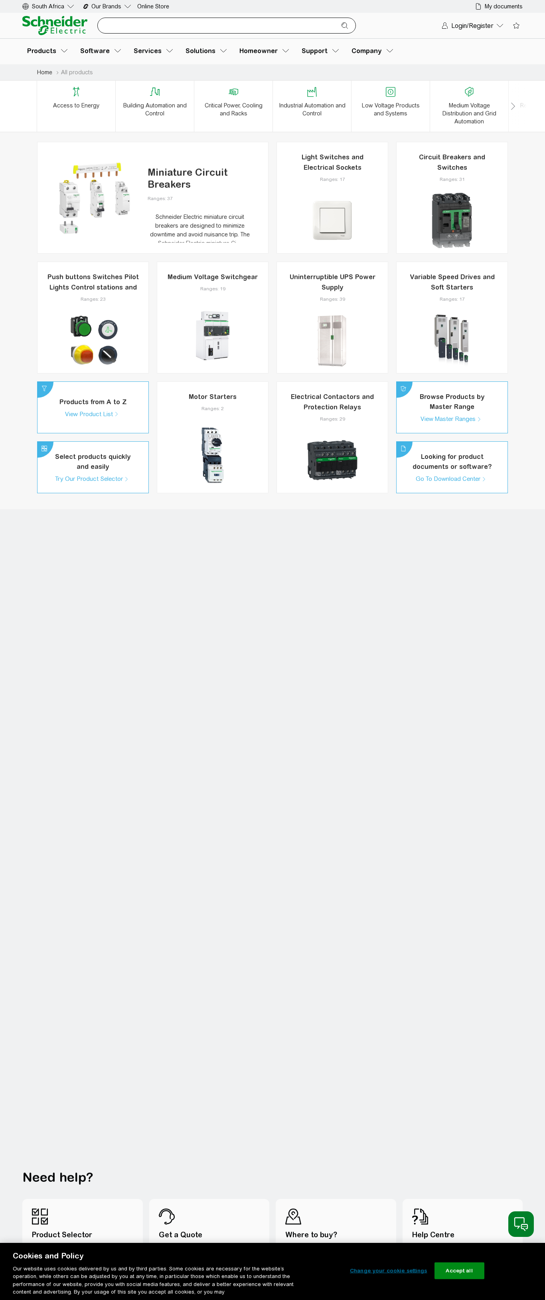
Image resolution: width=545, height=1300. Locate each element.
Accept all (459, 1271)
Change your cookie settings (388, 1271)
